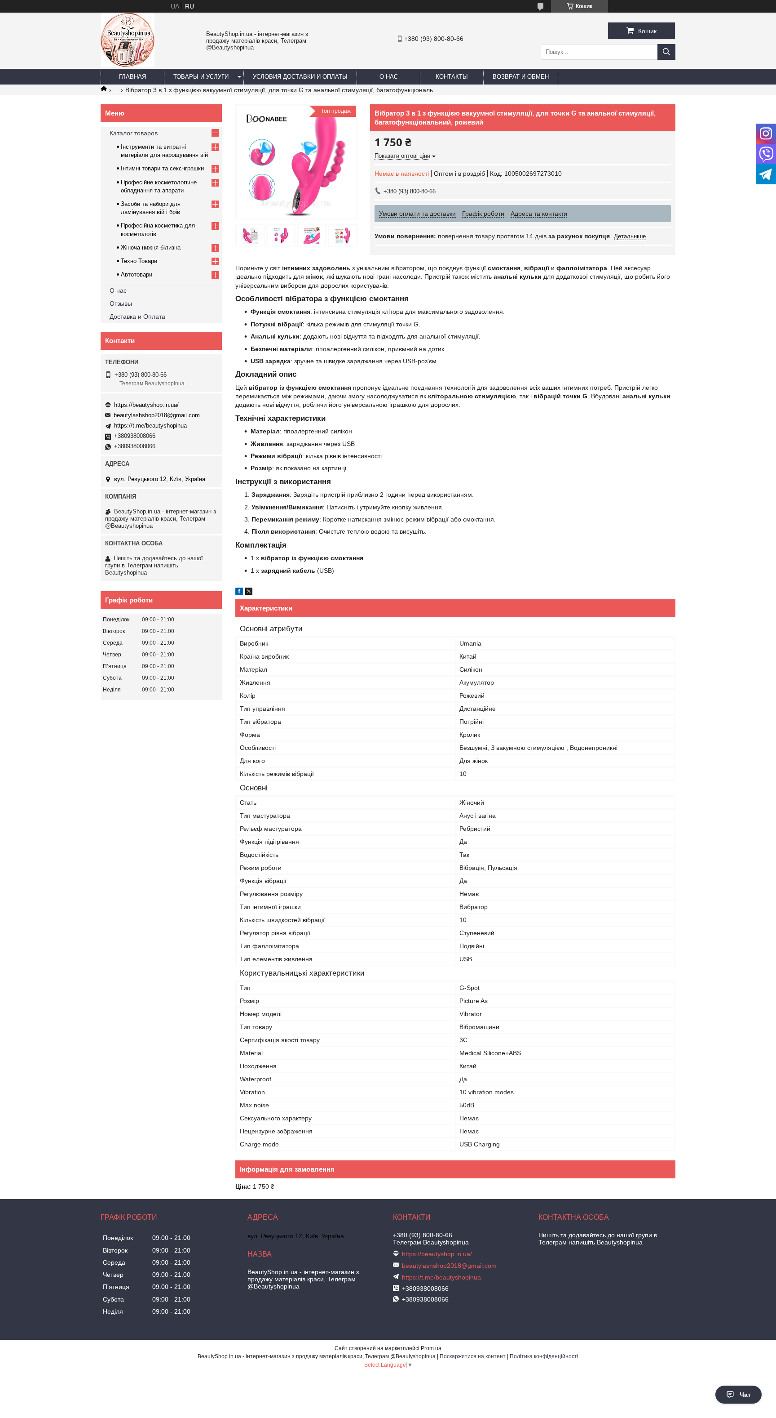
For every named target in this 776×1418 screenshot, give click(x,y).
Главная (132, 76)
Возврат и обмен (521, 76)
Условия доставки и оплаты (300, 76)
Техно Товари (139, 261)
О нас (388, 76)
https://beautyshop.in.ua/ (146, 404)
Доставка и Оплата (137, 316)
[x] (248, 592)
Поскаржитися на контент (473, 1356)
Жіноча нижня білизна (151, 247)
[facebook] (239, 592)
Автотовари (136, 274)
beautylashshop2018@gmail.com (157, 415)
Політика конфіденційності (544, 1356)
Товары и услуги (201, 76)
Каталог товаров (134, 133)
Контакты (452, 76)
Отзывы (121, 303)
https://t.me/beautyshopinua (150, 425)
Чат (745, 1394)
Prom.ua (431, 1348)
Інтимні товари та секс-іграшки (162, 168)
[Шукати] (666, 52)
